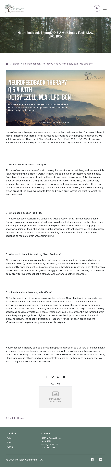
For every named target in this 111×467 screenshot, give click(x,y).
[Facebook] (92, 459)
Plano (9, 442)
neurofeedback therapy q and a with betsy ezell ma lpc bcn (58, 63)
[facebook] (47, 377)
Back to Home (16, 418)
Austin (10, 447)
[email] (64, 377)
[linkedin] (58, 377)
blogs (16, 63)
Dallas (10, 438)
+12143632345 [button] (48, 447)
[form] (97, 8)
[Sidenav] (105, 9)
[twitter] (52, 377)
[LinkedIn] (101, 459)
